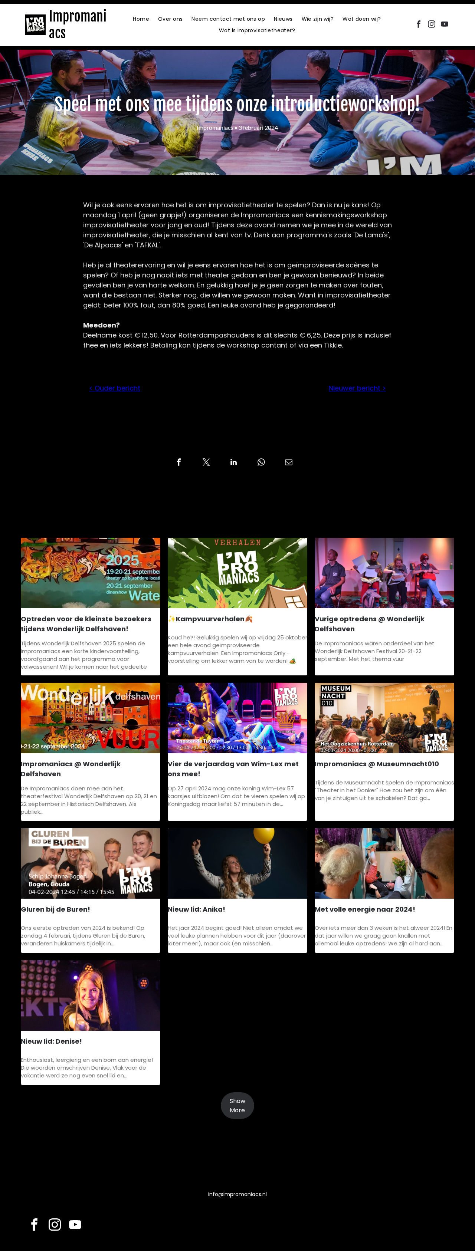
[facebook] (418, 25)
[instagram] (431, 25)
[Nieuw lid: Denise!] (90, 995)
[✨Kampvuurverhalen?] (237, 573)
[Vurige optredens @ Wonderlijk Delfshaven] (384, 573)
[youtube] (444, 25)
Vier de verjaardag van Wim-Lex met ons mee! (233, 768)
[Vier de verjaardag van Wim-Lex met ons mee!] (237, 718)
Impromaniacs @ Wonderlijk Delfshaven (71, 768)
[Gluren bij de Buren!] (90, 863)
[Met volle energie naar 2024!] (384, 863)
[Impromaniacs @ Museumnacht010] (384, 718)
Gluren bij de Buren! (55, 909)
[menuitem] (141, 19)
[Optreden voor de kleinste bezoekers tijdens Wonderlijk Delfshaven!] (90, 573)
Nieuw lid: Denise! (51, 1041)
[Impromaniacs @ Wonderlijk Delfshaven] (90, 718)
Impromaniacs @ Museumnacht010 (377, 763)
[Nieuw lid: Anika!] (237, 863)
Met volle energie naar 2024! (365, 909)
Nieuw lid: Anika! (196, 909)
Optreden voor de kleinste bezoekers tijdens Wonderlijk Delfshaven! (86, 623)
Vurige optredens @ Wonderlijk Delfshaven (370, 623)
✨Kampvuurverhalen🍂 (210, 618)
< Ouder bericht (114, 388)
